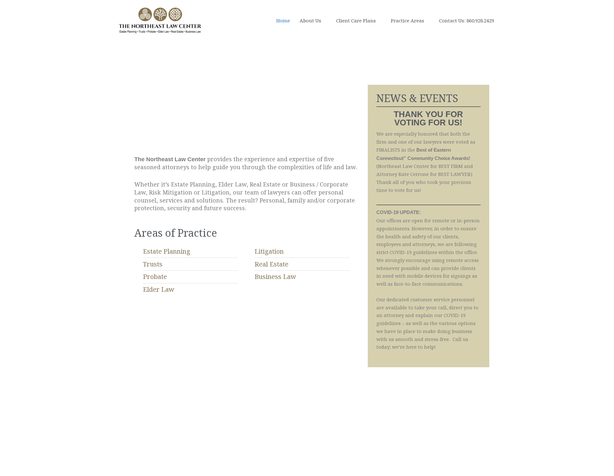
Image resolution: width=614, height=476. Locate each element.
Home (283, 20)
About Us (310, 20)
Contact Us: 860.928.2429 (466, 20)
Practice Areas (407, 20)
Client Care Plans (356, 20)
